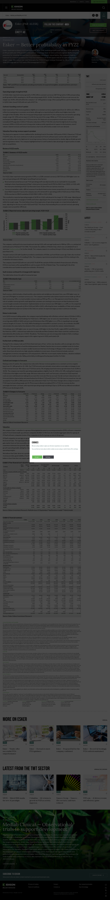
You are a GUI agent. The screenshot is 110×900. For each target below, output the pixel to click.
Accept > (37, 457)
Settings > (48, 457)
